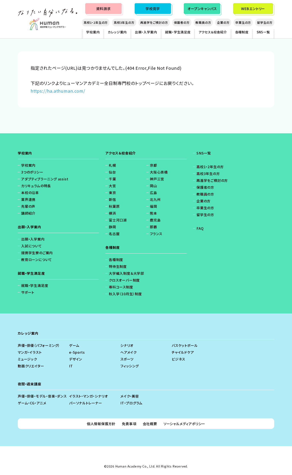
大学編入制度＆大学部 (126, 273)
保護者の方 (182, 22)
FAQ (200, 228)
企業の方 (223, 22)
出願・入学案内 (146, 32)
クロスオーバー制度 (124, 280)
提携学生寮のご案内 (37, 252)
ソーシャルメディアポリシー (184, 423)
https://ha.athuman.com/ (58, 91)
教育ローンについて (36, 259)
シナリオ (126, 345)
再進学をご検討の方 (154, 22)
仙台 (112, 172)
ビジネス (178, 359)
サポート (27, 292)
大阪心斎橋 (159, 172)
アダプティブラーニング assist (44, 178)
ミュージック (27, 359)
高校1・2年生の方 (96, 22)
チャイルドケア (183, 352)
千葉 (112, 178)
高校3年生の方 (124, 22)
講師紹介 (28, 213)
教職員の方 (203, 22)
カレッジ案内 (117, 32)
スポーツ (127, 359)
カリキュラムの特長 (36, 185)
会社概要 (150, 423)
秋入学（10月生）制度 (125, 293)
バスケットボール (185, 345)
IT (71, 365)
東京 (112, 192)
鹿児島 (155, 220)
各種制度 (242, 32)
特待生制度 (118, 266)
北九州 (155, 199)
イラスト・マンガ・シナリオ (88, 396)
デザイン (75, 359)
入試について (31, 245)
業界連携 (28, 199)
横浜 (112, 213)
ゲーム (74, 345)
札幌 (112, 165)
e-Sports (77, 352)
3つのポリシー (32, 172)
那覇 (153, 226)
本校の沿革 (30, 192)
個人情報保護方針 (101, 423)
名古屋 (114, 233)
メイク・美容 (129, 396)
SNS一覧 (263, 32)
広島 (153, 192)
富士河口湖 (118, 220)
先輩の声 (28, 206)
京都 (153, 165)
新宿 (112, 199)
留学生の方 (265, 22)
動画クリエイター (31, 365)
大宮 (112, 185)
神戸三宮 (157, 178)
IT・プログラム (131, 402)
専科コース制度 (121, 286)
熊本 (153, 213)
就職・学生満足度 (177, 32)
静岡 (112, 226)
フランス (156, 233)
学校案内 (93, 32)
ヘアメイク (128, 352)
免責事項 (129, 423)
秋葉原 (114, 206)
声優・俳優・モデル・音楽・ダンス (42, 396)
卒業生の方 (243, 22)
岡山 (153, 185)
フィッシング (129, 365)
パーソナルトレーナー (85, 402)
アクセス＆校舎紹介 (213, 32)
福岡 (153, 206)
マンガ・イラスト (29, 352)
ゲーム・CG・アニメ (32, 402)
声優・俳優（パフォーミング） (39, 345)
